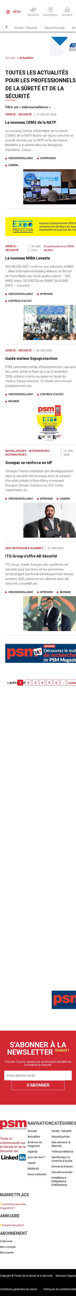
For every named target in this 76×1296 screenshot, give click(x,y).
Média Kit (33, 1168)
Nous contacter (37, 1174)
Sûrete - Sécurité (25, 27)
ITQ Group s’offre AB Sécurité (31, 556)
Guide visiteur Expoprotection (31, 358)
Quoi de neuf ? (36, 1157)
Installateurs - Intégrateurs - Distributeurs (60, 1181)
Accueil (10, 58)
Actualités (26, 58)
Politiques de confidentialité (59, 1289)
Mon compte (8, 1246)
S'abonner (6, 1241)
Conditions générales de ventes (18, 1289)
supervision (48, 158)
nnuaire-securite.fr (12, 1225)
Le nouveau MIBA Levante (27, 258)
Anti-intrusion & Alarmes (24, 548)
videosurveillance (20, 158)
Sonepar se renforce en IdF (28, 462)
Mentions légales (66, 1275)
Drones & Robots (62, 1166)
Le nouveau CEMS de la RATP (30, 122)
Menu (16, 12)
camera (13, 165)
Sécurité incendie (62, 1172)
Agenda (32, 1151)
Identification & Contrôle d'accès (62, 1158)
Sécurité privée (55, 27)
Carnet (31, 1162)
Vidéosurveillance (62, 1151)
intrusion (46, 293)
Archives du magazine (35, 1144)
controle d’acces (19, 300)
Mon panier (7, 1252)
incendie (13, 401)
